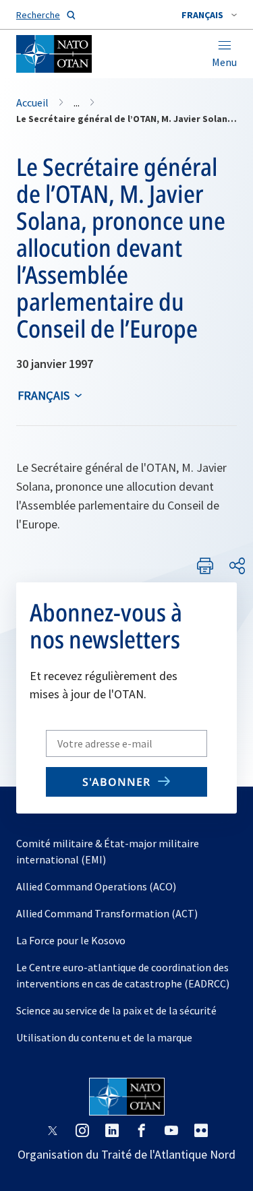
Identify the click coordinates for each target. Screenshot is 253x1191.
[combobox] (209, 15)
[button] (209, 15)
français (43, 395)
